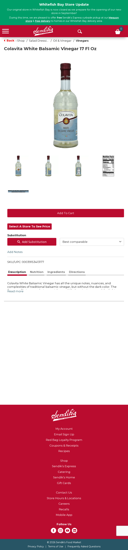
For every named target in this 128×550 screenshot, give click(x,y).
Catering (64, 472)
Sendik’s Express (64, 466)
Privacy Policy (36, 546)
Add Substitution (34, 242)
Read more (15, 291)
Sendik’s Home (64, 477)
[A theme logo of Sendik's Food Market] (43, 31)
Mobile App (64, 515)
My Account (64, 428)
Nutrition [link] (37, 272)
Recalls (64, 509)
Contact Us (64, 492)
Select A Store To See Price (29, 226)
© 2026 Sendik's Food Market (64, 542)
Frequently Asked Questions (84, 546)
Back (10, 40)
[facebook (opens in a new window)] (53, 531)
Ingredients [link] (56, 272)
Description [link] (17, 272)
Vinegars (82, 40)
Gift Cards (64, 483)
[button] (18, 166)
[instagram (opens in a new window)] (60, 531)
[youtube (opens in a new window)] (67, 531)
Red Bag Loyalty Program (64, 440)
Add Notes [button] (15, 251)
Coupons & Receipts (64, 445)
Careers (64, 503)
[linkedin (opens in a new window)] (74, 531)
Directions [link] (77, 272)
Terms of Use (55, 546)
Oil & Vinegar (62, 40)
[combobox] (92, 241)
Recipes (64, 451)
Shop (21, 40)
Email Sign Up (64, 434)
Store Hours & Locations (64, 498)
